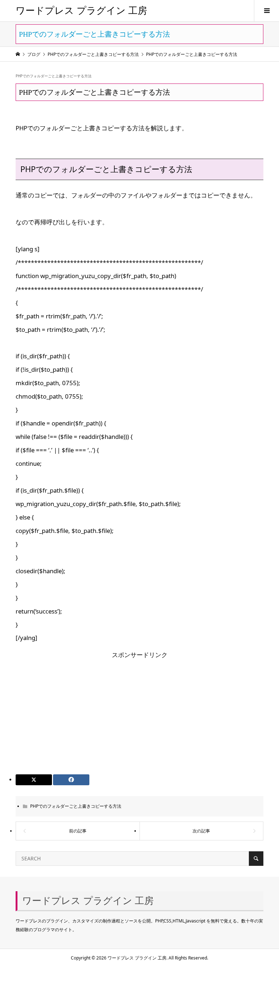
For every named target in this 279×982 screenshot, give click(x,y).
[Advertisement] (140, 712)
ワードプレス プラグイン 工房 (81, 10)
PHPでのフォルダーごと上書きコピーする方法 (54, 75)
